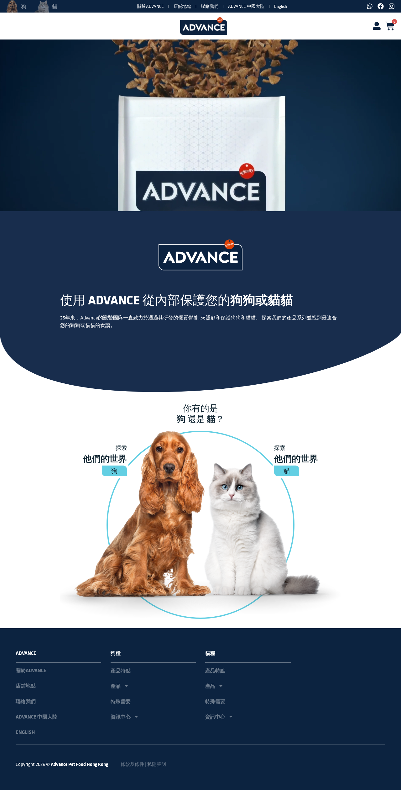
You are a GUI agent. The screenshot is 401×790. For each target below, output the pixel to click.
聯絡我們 (209, 6)
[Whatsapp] (370, 6)
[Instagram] (391, 6)
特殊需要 (121, 701)
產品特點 (121, 670)
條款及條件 (132, 764)
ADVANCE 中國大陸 (246, 6)
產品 (116, 686)
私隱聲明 (156, 764)
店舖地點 (182, 6)
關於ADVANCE (150, 6)
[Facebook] (381, 6)
